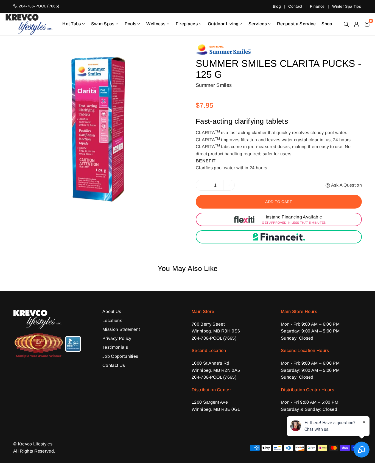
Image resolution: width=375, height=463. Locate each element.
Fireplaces (187, 23)
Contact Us (113, 365)
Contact (295, 6)
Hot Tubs (71, 23)
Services (257, 23)
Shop (326, 23)
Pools (131, 23)
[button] (367, 24)
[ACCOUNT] (356, 24)
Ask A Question (346, 185)
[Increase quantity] (228, 185)
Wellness (156, 23)
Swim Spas (103, 23)
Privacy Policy (116, 338)
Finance (317, 6)
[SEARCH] (346, 24)
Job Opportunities (120, 356)
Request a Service (296, 23)
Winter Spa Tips (346, 6)
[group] (98, 129)
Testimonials (115, 347)
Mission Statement (121, 329)
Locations (112, 320)
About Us (111, 311)
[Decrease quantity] (201, 185)
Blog (277, 6)
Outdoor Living (223, 23)
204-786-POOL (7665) (214, 338)
